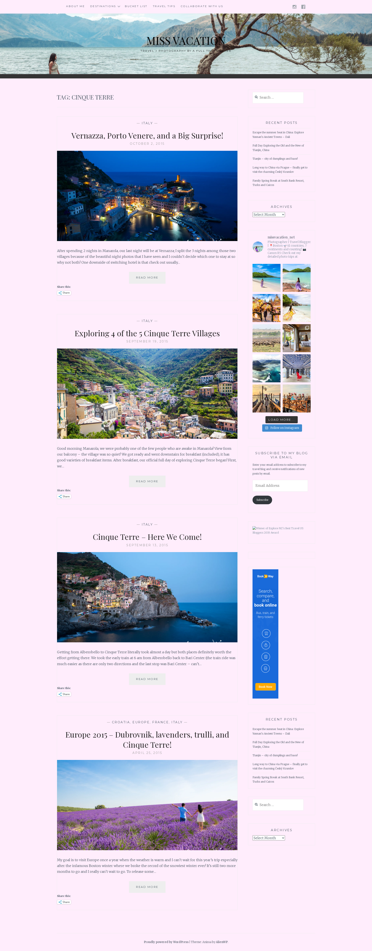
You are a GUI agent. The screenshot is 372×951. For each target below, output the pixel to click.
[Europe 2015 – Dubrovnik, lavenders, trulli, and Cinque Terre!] (147, 849)
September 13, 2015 (147, 545)
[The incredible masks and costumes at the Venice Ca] (297, 398)
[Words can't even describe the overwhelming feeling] (267, 338)
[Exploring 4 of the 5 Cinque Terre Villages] (147, 437)
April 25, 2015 (147, 753)
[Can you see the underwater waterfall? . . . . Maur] (267, 368)
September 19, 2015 (147, 341)
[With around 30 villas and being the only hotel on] (267, 278)
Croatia (121, 722)
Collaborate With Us (202, 6)
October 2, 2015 (147, 144)
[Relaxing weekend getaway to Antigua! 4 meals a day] (297, 278)
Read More (151, 279)
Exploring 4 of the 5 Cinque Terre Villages (147, 333)
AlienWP (222, 942)
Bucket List (136, 6)
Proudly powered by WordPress (166, 942)
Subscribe (262, 499)
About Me (75, 6)
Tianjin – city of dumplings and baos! (275, 158)
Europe (141, 722)
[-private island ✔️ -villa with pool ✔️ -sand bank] (297, 338)
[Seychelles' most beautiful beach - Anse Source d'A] (297, 308)
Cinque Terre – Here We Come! (147, 536)
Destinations (103, 6)
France (160, 722)
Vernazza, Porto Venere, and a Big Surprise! (147, 135)
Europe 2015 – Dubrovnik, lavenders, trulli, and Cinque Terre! (147, 739)
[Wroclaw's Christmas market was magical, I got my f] (267, 308)
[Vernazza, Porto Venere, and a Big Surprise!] (147, 240)
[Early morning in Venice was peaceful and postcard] (267, 398)
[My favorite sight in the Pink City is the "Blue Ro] (297, 368)
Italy (147, 123)
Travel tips (164, 6)
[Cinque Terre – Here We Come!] (147, 641)
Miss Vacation (186, 40)
